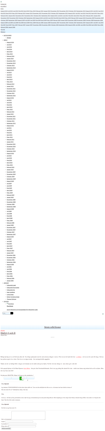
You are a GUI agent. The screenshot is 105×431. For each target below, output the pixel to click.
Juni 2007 (100, 22)
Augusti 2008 (4, 22)
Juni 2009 (32, 20)
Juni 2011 (65, 15)
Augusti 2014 (4, 11)
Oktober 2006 (55, 25)
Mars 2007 (15, 25)
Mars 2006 (100, 25)
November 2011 (28, 15)
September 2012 (63, 13)
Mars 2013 (15, 13)
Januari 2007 (29, 25)
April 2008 (27, 22)
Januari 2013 (29, 13)
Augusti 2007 (89, 22)
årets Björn (27, 368)
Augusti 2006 (71, 25)
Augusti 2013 (89, 11)
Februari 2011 (89, 15)
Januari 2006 (11, 27)
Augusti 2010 (39, 18)
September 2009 (13, 20)
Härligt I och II (8, 332)
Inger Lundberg (11, 292)
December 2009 (90, 18)
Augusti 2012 (71, 13)
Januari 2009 (64, 20)
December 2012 (37, 13)
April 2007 (9, 25)
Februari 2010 (75, 18)
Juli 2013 (95, 11)
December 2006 (37, 25)
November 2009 (99, 18)
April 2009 (44, 20)
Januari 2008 (47, 22)
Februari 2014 (39, 11)
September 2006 (63, 25)
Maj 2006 (88, 25)
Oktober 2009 (4, 20)
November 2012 (46, 13)
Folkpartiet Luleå (11, 285)
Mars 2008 (33, 22)
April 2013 (9, 13)
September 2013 (81, 11)
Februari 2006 (4, 27)
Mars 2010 (68, 18)
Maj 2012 (88, 13)
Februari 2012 (4, 15)
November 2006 (46, 25)
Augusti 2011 (54, 15)
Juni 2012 (83, 13)
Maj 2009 (38, 20)
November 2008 (81, 20)
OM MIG (6, 301)
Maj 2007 (3, 25)
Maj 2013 (3, 13)
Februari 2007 (22, 25)
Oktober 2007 (72, 22)
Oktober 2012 (55, 13)
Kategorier (3, 4)
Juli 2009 (27, 20)
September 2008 (98, 20)
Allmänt (4, 6)
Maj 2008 (21, 22)
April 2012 (94, 13)
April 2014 (27, 11)
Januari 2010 (82, 18)
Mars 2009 (50, 20)
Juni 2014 (15, 11)
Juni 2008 (15, 22)
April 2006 (94, 25)
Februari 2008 (39, 22)
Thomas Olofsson (11, 299)
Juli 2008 (10, 22)
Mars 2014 (33, 11)
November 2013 (64, 11)
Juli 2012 (77, 13)
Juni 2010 (50, 18)
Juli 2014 (10, 11)
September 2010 (31, 18)
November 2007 (64, 22)
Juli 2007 (95, 22)
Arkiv (2, 8)
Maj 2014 (21, 11)
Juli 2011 (60, 15)
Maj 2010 (56, 18)
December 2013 (55, 11)
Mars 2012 (100, 13)
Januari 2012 (11, 15)
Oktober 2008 (90, 20)
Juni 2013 (100, 11)
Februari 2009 (57, 20)
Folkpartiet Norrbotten (13, 287)
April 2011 (76, 15)
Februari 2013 (22, 13)
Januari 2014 (47, 11)
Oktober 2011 (37, 15)
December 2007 (55, 22)
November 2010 (14, 18)
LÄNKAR (6, 283)
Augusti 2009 (21, 20)
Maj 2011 (71, 15)
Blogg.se (3, 32)
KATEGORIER (7, 35)
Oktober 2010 (22, 18)
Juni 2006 (83, 25)
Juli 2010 (45, 18)
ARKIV (5, 40)
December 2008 (72, 20)
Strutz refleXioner (52, 326)
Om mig (3, 29)
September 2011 (45, 15)
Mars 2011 (83, 15)
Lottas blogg (10, 294)
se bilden (78, 357)
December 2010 (5, 18)
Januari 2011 (97, 15)
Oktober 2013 (72, 11)
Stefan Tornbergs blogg (13, 297)
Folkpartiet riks (11, 290)
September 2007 (81, 22)
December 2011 (19, 15)
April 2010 (62, 18)
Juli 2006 (77, 25)
